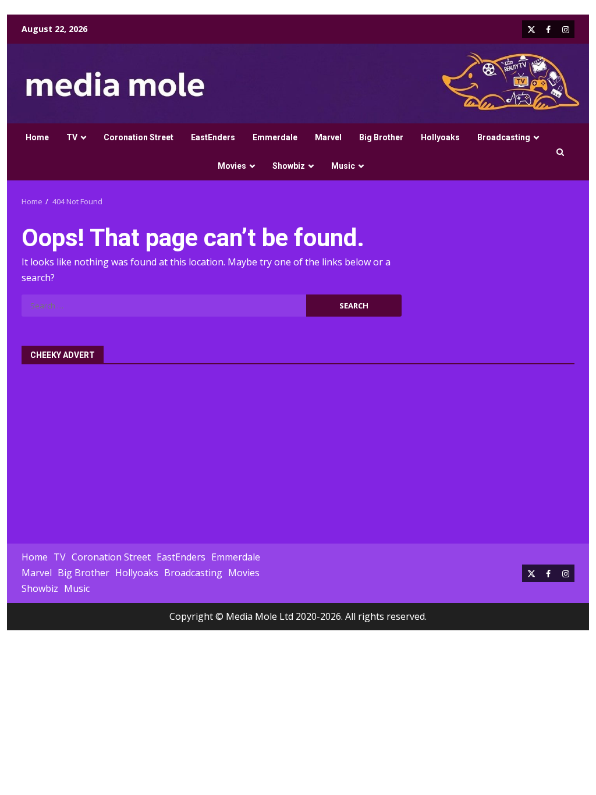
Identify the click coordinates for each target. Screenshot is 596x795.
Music (343, 166)
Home (37, 137)
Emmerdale (275, 137)
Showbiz (288, 166)
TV (71, 137)
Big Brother (381, 137)
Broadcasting (503, 137)
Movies (232, 166)
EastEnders (213, 137)
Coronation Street (138, 137)
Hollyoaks (440, 137)
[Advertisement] (298, 447)
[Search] (560, 152)
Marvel (328, 137)
